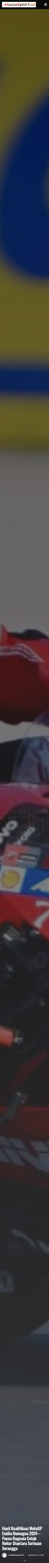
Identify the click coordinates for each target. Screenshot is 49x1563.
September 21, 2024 (36, 1555)
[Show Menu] (45, 4)
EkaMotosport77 (17, 1555)
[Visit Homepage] (19, 4)
